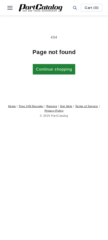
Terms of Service (86, 106)
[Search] (75, 7)
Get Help (66, 106)
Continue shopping (54, 69)
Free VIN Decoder (31, 106)
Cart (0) (92, 8)
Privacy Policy (54, 110)
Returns (51, 106)
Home (12, 106)
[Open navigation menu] (10, 8)
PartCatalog (59, 115)
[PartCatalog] (40, 8)
